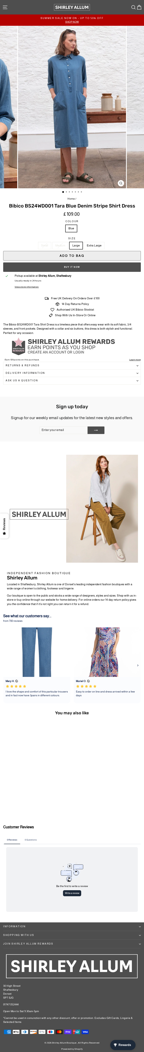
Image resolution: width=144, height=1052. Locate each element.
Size (72, 238)
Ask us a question (22, 380)
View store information (27, 287)
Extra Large (94, 245)
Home (71, 198)
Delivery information (25, 373)
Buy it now (72, 267)
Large (76, 245)
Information (14, 926)
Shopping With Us (18, 935)
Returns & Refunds (23, 365)
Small (44, 245)
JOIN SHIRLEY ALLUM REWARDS (28, 943)
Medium (60, 245)
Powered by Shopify (72, 1049)
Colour (72, 221)
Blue (71, 228)
